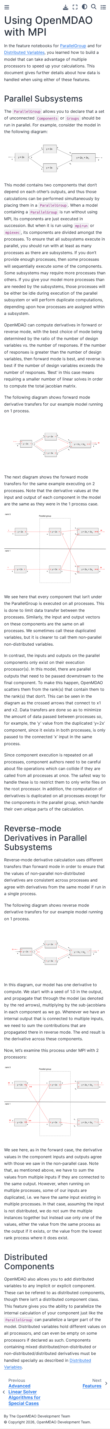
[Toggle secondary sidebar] (103, 7)
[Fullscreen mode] (75, 7)
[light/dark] (84, 6)
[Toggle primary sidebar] (7, 7)
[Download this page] (65, 7)
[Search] (93, 6)
